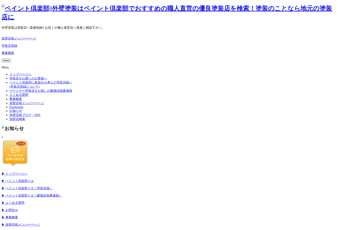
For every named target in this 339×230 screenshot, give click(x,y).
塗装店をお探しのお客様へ (28, 78)
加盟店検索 (17, 119)
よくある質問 (18, 95)
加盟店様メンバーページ (19, 38)
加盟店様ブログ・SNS (24, 115)
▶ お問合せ (10, 210)
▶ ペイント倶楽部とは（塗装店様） (27, 188)
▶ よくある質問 (13, 202)
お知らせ (15, 110)
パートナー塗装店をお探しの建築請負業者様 (40, 90)
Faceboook (16, 107)
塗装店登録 (9, 45)
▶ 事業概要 (10, 217)
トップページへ (20, 74)
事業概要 (8, 53)
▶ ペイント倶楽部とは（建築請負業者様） (32, 195)
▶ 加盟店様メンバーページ (21, 224)
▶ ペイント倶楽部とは (18, 181)
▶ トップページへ (14, 173)
